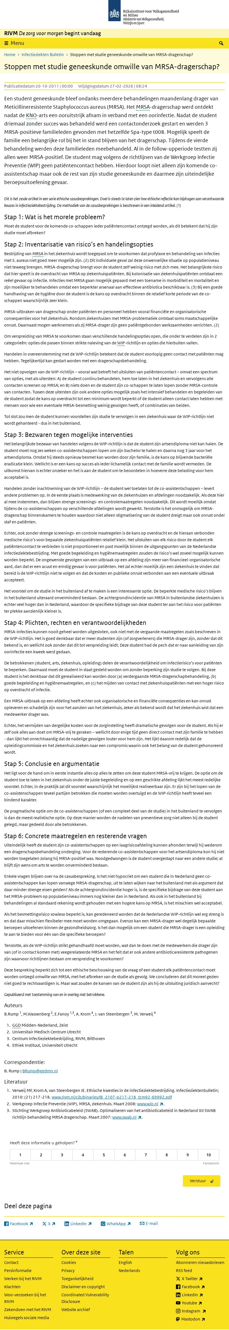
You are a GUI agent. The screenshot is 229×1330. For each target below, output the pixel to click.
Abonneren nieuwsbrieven (200, 1262)
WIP (121, 342)
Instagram (203, 1311)
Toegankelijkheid (77, 1278)
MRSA (143, 107)
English (125, 1262)
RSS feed (184, 1270)
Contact (11, 1262)
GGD (16, 1025)
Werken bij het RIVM (23, 1278)
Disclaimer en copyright (83, 1286)
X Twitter (203, 1278)
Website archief (75, 1309)
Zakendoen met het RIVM (27, 1309)
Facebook (203, 1286)
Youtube (203, 1302)
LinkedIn (203, 1294)
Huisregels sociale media (26, 1317)
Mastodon (203, 1319)
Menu (17, 43)
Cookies (68, 1262)
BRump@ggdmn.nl (40, 1070)
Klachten (12, 1286)
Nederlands (129, 1270)
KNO (31, 115)
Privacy (68, 1270)
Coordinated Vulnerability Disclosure (85, 1298)
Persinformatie (18, 1270)
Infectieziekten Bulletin (43, 54)
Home (9, 54)
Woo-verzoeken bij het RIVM (25, 1298)
